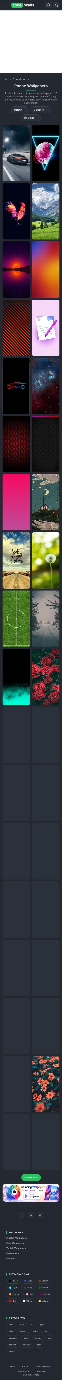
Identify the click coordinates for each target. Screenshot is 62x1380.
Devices (10, 1258)
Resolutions (12, 1253)
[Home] (6, 79)
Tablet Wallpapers (16, 1248)
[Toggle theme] (56, 5)
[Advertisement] (31, 41)
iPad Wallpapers (15, 1243)
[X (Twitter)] (40, 1215)
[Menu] (6, 5)
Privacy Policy (43, 1366)
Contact (26, 1366)
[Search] (48, 5)
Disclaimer (41, 1371)
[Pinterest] (31, 1215)
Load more (31, 1177)
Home (12, 1366)
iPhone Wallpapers (16, 1237)
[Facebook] (22, 1215)
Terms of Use (22, 1371)
